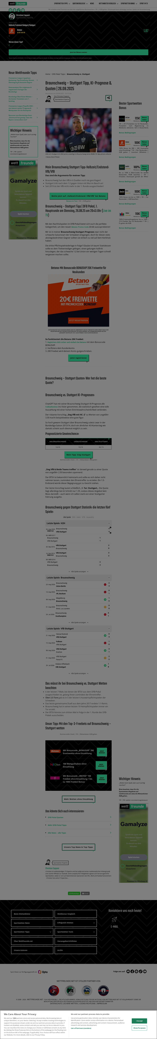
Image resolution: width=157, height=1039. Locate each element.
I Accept (139, 1021)
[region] (78, 1024)
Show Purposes (139, 1028)
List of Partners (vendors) (81, 1028)
